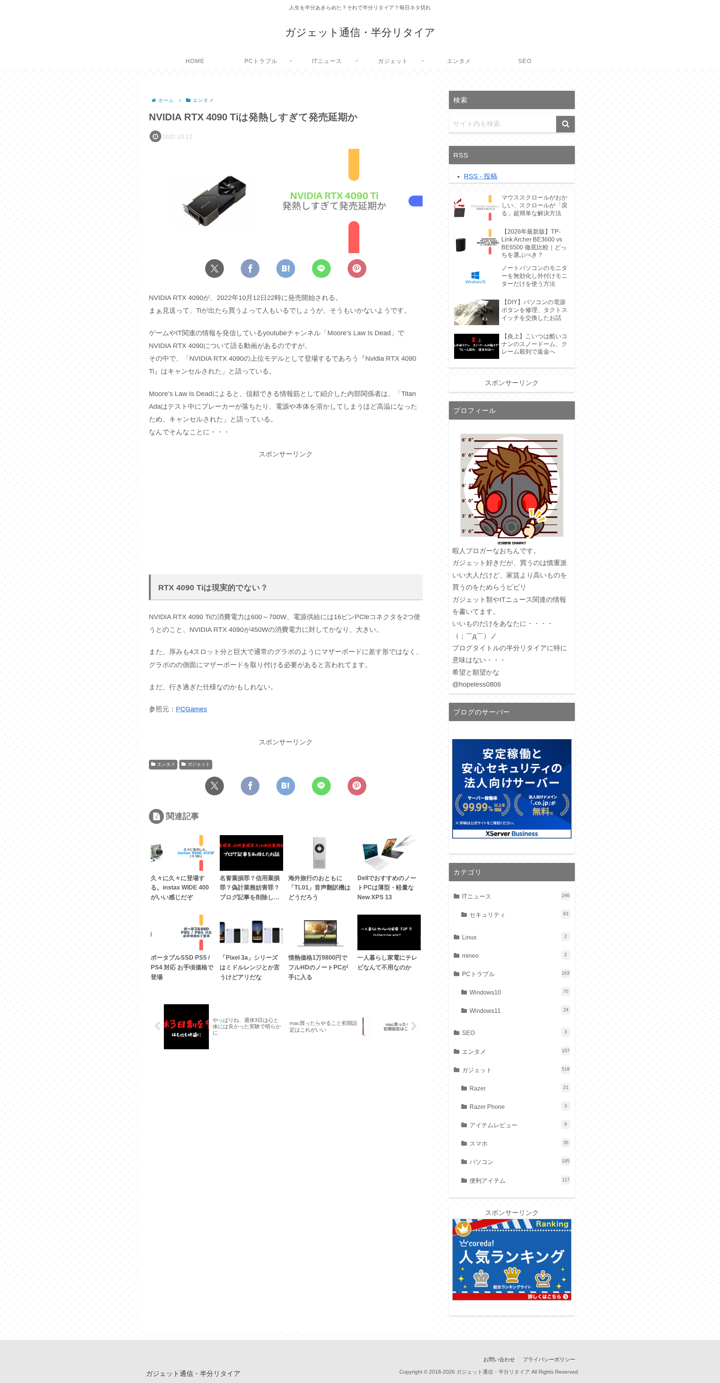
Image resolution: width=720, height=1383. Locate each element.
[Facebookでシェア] (250, 268)
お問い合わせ (499, 1359)
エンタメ (166, 764)
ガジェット (199, 764)
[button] (565, 124)
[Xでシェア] (214, 268)
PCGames (191, 709)
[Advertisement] (286, 512)
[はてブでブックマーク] (285, 268)
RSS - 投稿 (480, 176)
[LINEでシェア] (321, 268)
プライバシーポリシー (549, 1359)
